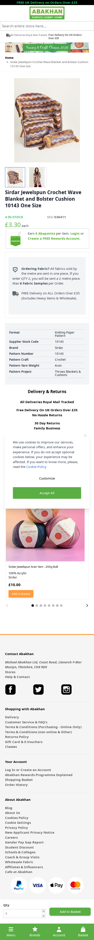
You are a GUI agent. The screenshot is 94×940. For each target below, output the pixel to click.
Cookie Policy (36, 466)
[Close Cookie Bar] (85, 435)
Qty (6, 905)
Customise (47, 478)
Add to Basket (70, 911)
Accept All (47, 493)
